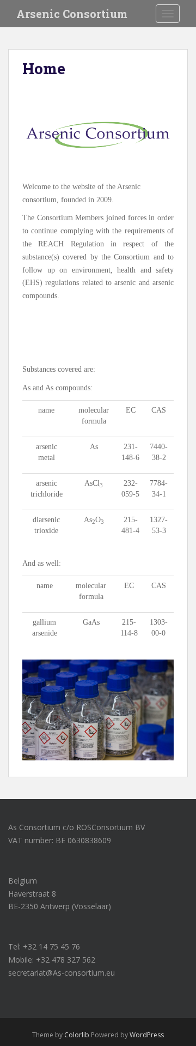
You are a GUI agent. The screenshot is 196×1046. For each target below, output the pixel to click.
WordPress (147, 1034)
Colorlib (76, 1034)
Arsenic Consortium (71, 14)
